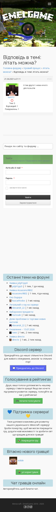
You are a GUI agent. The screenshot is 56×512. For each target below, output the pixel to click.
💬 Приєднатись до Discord (28, 368)
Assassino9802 (19, 293)
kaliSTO (11, 97)
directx (15, 339)
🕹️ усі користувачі (28, 472)
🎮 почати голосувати (28, 400)
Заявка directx (17, 336)
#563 (49, 79)
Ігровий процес (32, 68)
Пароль (9, 178)
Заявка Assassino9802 (21, 290)
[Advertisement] (29, 122)
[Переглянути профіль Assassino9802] (10, 293)
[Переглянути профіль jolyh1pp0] (10, 286)
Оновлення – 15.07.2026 (22, 329)
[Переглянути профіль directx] (10, 339)
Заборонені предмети (21, 311)
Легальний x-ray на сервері (23, 304)
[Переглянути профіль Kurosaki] (10, 315)
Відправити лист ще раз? (38, 161)
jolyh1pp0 (17, 286)
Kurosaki (16, 314)
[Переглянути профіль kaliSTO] (12, 89)
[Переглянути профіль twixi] (10, 332)
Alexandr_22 (18, 307)
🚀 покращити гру (28, 440)
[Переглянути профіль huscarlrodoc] (10, 300)
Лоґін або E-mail (13, 168)
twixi (14, 332)
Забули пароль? (18, 161)
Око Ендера (15, 297)
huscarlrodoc (18, 300)
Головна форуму (12, 68)
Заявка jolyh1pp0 (18, 283)
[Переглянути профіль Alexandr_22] (10, 308)
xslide (21, 460)
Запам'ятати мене (18, 188)
